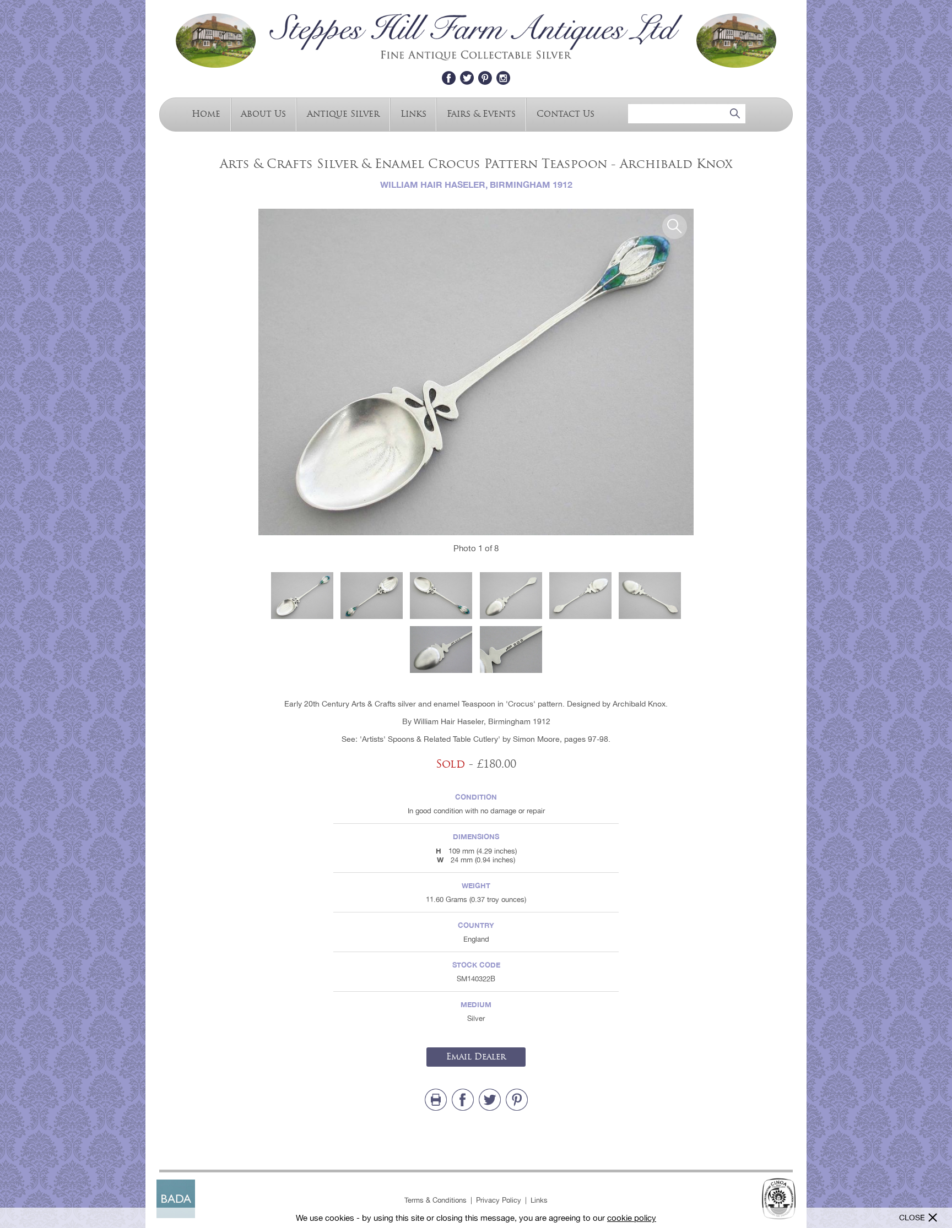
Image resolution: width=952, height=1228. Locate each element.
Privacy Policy (498, 1200)
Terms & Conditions (435, 1200)
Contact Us (565, 113)
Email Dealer (476, 1057)
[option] (476, 372)
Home (206, 113)
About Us (263, 113)
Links (413, 113)
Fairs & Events (481, 113)
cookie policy (631, 1217)
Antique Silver (343, 113)
